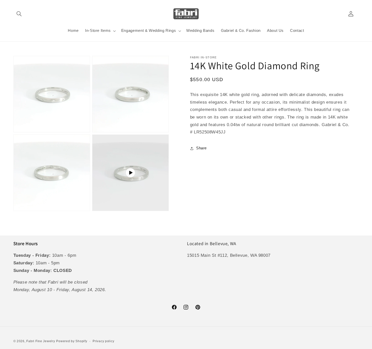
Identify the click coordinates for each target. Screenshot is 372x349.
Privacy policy (103, 341)
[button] (19, 13)
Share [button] (201, 148)
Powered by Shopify (71, 341)
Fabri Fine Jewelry (40, 341)
